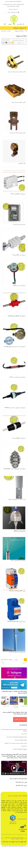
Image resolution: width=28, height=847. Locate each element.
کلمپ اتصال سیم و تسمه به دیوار (16, 72)
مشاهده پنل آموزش (20, 719)
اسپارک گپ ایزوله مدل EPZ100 (17, 377)
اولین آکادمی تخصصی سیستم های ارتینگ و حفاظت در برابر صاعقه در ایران (12, 5)
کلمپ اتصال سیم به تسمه (18, 102)
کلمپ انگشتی (21, 163)
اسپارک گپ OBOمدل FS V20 (18, 194)
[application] (14, 768)
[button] (14, 768)
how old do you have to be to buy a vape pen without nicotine (14, 730)
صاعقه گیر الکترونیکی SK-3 (18, 560)
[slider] (15, 773)
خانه (26, 31)
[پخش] (25, 773)
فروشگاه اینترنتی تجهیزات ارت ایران (12, 1)
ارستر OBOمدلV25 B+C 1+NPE (17, 591)
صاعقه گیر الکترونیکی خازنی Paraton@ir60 (14, 469)
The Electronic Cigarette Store (19, 737)
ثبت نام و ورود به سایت (13, 12)
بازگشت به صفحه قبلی (6, 31)
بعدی (16, 659)
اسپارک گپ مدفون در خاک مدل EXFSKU (15, 408)
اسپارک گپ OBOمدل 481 (18, 438)
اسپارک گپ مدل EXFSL (19, 285)
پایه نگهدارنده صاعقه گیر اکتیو (17, 652)
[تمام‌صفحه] (3, 773)
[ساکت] (5, 773)
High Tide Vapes (23, 749)
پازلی (10, 42)
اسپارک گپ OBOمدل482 (19, 255)
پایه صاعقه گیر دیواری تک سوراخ (17, 499)
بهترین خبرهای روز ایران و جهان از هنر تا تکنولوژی (16, 743)
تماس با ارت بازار (12, 9)
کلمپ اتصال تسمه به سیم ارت (17, 133)
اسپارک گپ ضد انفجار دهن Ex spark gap (14, 346)
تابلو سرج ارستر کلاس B (19, 224)
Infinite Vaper (23, 740)
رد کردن (3, 846)
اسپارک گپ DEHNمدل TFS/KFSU (16, 316)
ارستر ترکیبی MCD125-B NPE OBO (16, 621)
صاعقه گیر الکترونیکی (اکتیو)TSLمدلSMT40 (19, 530)
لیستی (3, 42)
